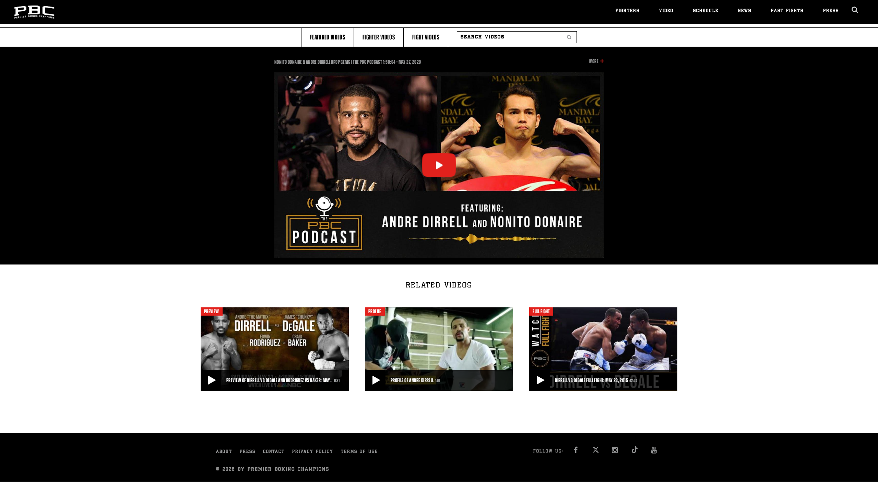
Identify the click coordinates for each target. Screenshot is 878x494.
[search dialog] (855, 10)
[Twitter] (595, 452)
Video (666, 11)
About (224, 452)
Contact (274, 452)
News (744, 11)
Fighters (628, 11)
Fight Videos (425, 37)
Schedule (706, 11)
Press (831, 11)
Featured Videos (327, 37)
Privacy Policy (312, 452)
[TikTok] (634, 452)
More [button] (593, 62)
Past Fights (787, 11)
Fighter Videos (379, 37)
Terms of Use (359, 452)
